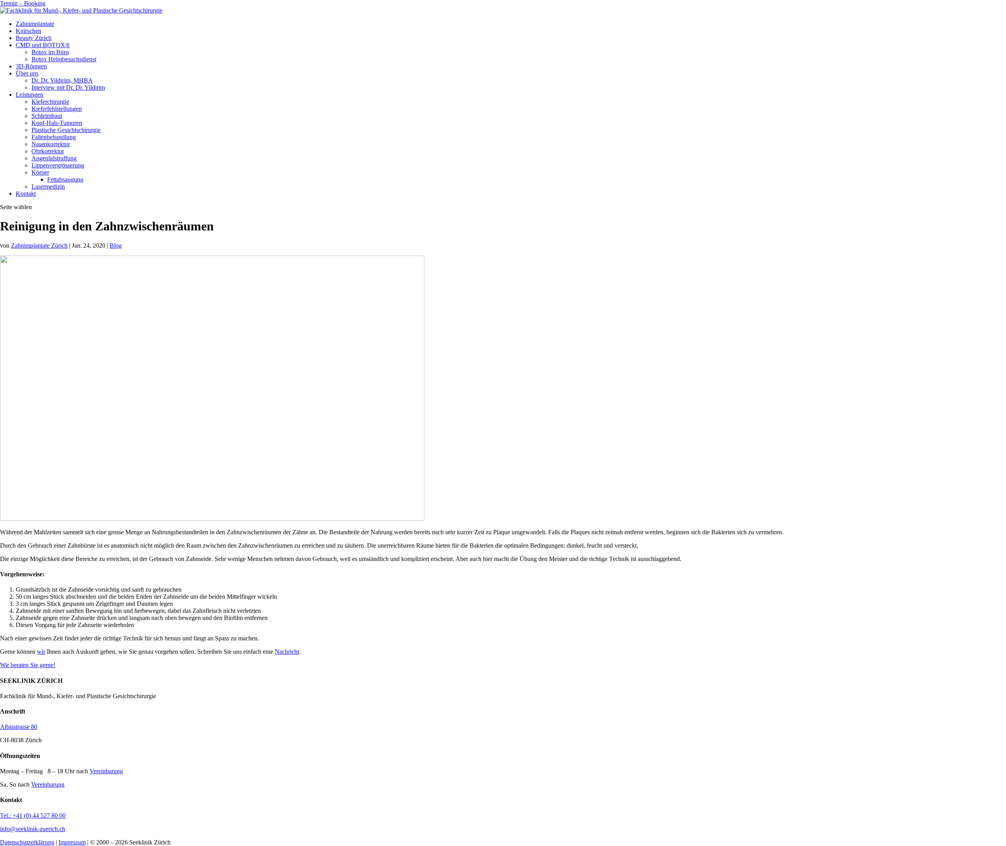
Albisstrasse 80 (18, 726)
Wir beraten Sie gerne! (27, 665)
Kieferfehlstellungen (56, 108)
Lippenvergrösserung (57, 165)
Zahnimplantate (35, 23)
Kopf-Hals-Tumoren (56, 123)
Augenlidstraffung (54, 158)
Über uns (27, 73)
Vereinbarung (106, 771)
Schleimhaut (46, 115)
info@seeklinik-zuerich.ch (32, 829)
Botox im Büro (50, 52)
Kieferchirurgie (50, 101)
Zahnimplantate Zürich (39, 245)
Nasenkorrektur (50, 144)
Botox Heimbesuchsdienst (63, 59)
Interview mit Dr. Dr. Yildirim (68, 87)
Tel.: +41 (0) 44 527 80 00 (33, 815)
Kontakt (26, 193)
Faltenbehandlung (53, 137)
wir (41, 651)
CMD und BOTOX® (43, 45)
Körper (40, 172)
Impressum (72, 842)
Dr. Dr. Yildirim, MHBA (62, 80)
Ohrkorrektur (47, 151)
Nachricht (287, 651)
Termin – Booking (23, 3)
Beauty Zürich (33, 38)
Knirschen (28, 31)
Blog (116, 245)
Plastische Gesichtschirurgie (66, 130)
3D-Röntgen (31, 66)
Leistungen (29, 94)
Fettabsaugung (65, 179)
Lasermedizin (48, 186)
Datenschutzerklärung (27, 842)
